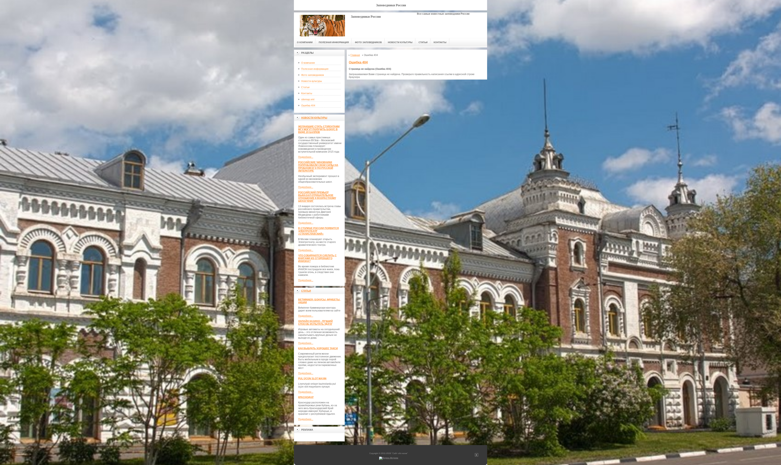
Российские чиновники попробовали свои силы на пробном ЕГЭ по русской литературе (318, 166)
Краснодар (306, 397)
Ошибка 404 (308, 105)
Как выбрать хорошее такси (318, 348)
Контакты (306, 93)
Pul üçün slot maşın (312, 378)
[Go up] (476, 456)
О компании (308, 62)
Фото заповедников (312, 75)
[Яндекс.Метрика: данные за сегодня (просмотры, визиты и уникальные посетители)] (388, 458)
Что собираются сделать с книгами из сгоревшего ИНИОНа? (317, 258)
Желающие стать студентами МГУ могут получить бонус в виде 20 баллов (319, 129)
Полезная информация (314, 69)
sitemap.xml (307, 99)
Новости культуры (311, 81)
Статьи (305, 87)
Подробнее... (305, 157)
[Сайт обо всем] (322, 24)
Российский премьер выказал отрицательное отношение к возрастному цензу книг (317, 196)
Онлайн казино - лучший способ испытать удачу (315, 322)
